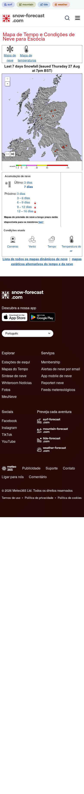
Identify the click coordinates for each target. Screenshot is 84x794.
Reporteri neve (52, 382)
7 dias (28, 186)
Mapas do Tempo (15, 368)
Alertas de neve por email (60, 368)
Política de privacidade (39, 498)
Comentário (38, 476)
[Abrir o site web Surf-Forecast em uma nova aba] (8, 4)
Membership (50, 361)
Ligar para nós (13, 476)
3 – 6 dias (23, 198)
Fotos (6, 389)
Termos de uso (11, 498)
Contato (69, 468)
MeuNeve (9, 396)
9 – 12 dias (24, 207)
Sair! (41, 222)
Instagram (9, 427)
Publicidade (31, 468)
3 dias (28, 182)
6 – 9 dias (23, 202)
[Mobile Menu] (77, 18)
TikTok (7, 434)
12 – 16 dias (25, 211)
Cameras (12, 246)
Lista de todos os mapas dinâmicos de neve (35, 259)
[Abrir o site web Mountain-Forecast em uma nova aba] (26, 4)
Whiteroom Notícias (17, 382)
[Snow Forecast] (22, 18)
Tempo (52, 246)
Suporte (52, 468)
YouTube (9, 441)
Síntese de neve (14, 375)
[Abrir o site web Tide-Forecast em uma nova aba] (44, 4)
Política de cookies (70, 498)
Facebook (9, 420)
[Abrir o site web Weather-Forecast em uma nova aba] (61, 4)
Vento (32, 246)
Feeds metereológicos (58, 389)
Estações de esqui (16, 361)
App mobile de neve (56, 375)
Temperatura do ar (71, 248)
